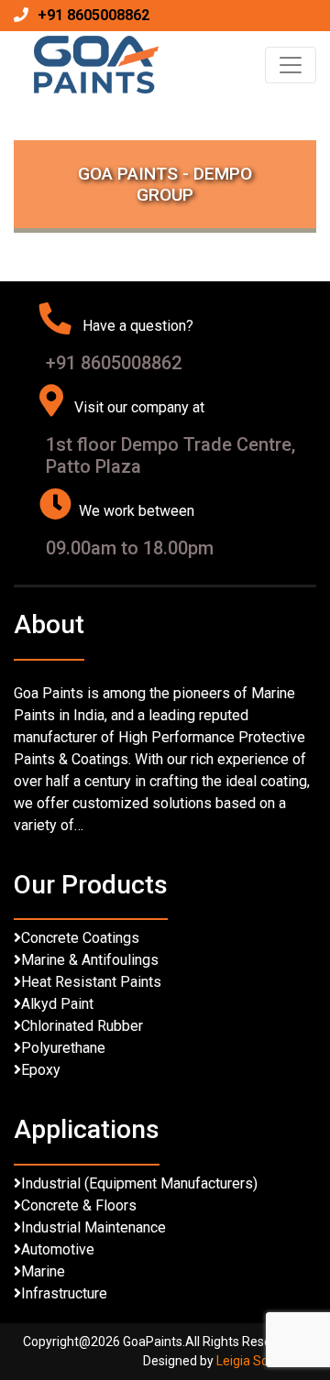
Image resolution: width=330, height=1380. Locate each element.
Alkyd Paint (57, 1004)
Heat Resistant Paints (91, 982)
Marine (43, 1271)
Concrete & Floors (79, 1205)
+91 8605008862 (93, 15)
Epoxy (40, 1070)
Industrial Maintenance (93, 1227)
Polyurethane (63, 1048)
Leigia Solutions (261, 1360)
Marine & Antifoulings (90, 960)
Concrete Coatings (80, 938)
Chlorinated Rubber (82, 1026)
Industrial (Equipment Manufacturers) (139, 1183)
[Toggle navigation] (290, 65)
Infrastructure (64, 1293)
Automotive (57, 1249)
